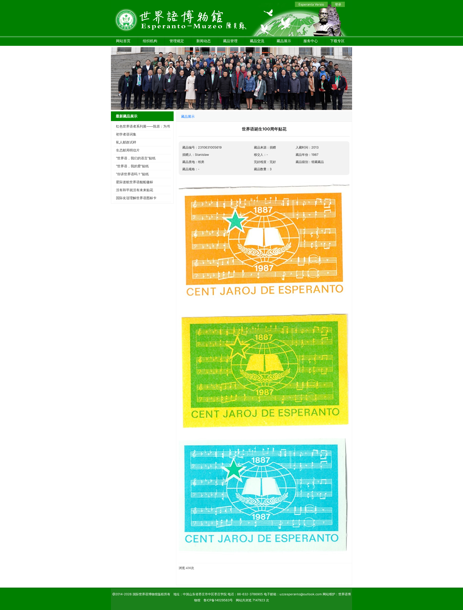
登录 (338, 4)
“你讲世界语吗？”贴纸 (132, 174)
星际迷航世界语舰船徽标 (134, 182)
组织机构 (150, 41)
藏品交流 (257, 41)
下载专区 (337, 41)
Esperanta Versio (311, 4)
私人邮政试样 (126, 142)
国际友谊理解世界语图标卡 (136, 198)
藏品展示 (284, 41)
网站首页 (123, 41)
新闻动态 (203, 41)
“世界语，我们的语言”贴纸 (136, 158)
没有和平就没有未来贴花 (134, 190)
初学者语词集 (126, 134)
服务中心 (310, 41)
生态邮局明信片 (128, 150)
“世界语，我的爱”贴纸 (132, 166)
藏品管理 (230, 41)
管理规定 (177, 41)
